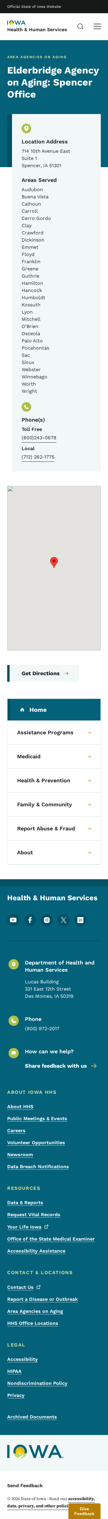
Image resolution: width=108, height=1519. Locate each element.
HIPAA (14, 1371)
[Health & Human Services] (22, 23)
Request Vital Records (33, 1214)
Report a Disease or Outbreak (42, 1299)
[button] (54, 562)
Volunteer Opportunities (36, 1142)
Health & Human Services (37, 29)
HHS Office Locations (32, 1323)
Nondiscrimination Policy (37, 1383)
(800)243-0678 (39, 438)
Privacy (16, 1395)
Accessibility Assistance (36, 1251)
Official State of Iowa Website (34, 7)
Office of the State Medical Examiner (51, 1239)
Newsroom (20, 1154)
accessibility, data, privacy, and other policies (51, 1502)
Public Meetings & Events (37, 1118)
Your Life (24, 1227)
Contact (20, 1287)
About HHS (20, 1106)
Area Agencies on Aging (35, 1311)
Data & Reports (25, 1202)
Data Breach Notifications (38, 1166)
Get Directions (41, 673)
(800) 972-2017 (42, 1028)
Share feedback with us (56, 1066)
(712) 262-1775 (38, 457)
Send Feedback (25, 1485)
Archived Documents (32, 1417)
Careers (16, 1130)
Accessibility (22, 1359)
